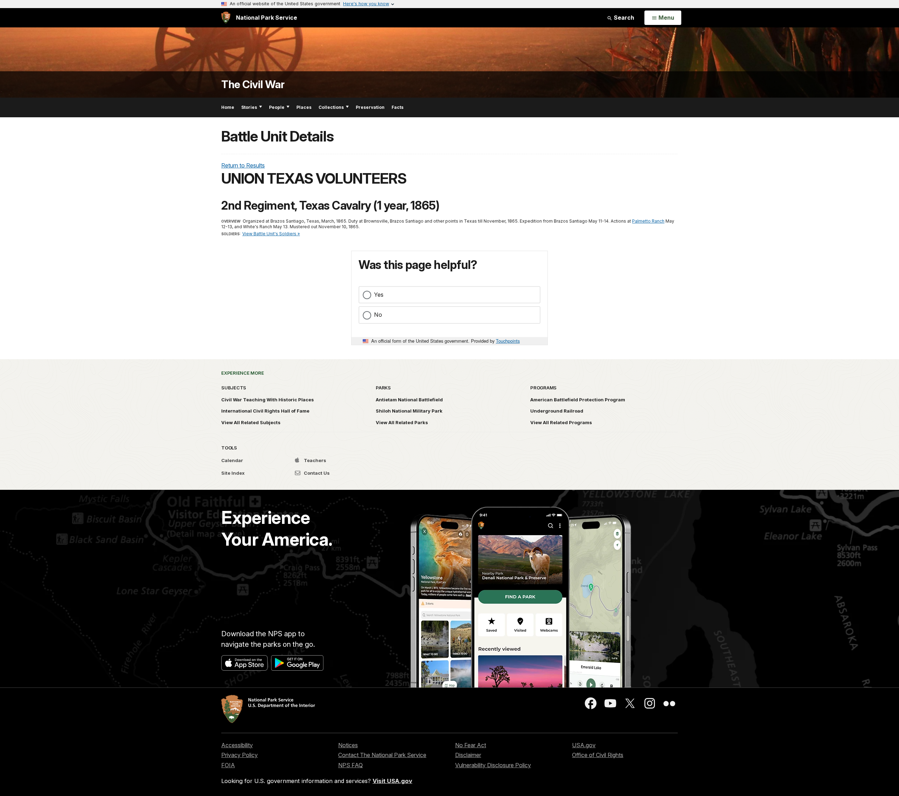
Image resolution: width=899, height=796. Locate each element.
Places (303, 107)
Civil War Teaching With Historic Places (267, 399)
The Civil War (253, 84)
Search (623, 17)
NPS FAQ (350, 765)
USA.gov (584, 745)
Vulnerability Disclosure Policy (493, 765)
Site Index (233, 473)
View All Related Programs (561, 422)
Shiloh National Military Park (409, 411)
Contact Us (316, 473)
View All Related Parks (402, 422)
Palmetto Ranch (648, 221)
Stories (249, 107)
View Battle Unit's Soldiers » (271, 233)
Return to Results (243, 165)
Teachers (314, 460)
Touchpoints (508, 340)
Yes (378, 294)
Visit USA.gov (392, 780)
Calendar (232, 460)
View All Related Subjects (251, 422)
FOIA (228, 765)
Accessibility (237, 745)
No (378, 314)
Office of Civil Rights (597, 754)
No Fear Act (470, 745)
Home (227, 107)
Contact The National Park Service (382, 754)
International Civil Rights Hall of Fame (265, 411)
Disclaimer (468, 754)
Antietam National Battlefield (409, 399)
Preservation (370, 107)
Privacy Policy (239, 754)
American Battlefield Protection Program (577, 399)
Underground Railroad (556, 411)
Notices (348, 745)
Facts (397, 107)
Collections (331, 107)
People (276, 107)
